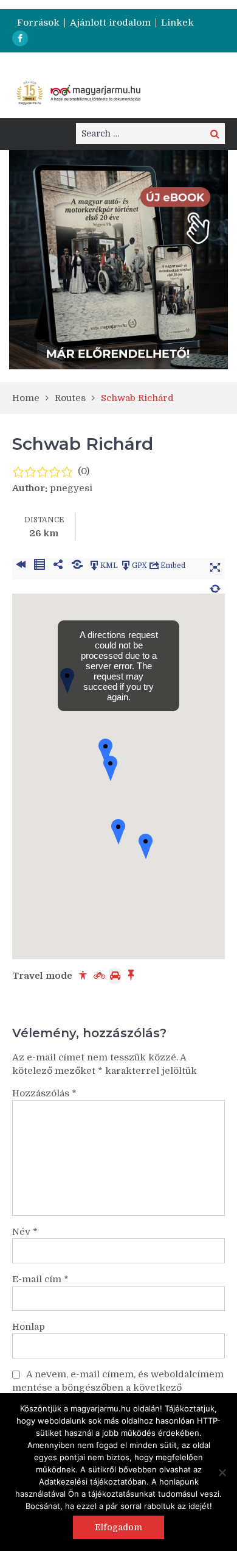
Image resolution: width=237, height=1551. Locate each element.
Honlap (28, 1326)
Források (38, 22)
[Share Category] (77, 565)
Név (25, 1231)
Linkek (177, 22)
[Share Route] (58, 565)
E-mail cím (40, 1279)
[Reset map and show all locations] (215, 587)
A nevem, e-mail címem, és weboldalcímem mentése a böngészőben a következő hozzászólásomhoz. (118, 1388)
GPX (139, 565)
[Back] (20, 565)
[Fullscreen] (215, 565)
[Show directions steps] (39, 565)
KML (109, 565)
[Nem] (222, 1472)
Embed (172, 565)
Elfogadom (118, 1527)
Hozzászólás (44, 1093)
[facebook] (20, 38)
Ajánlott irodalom (110, 22)
